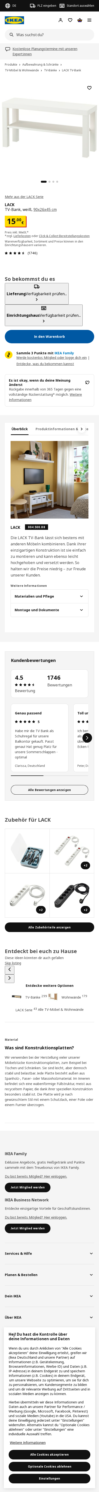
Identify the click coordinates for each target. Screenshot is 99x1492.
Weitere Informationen (28, 1442)
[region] (49, 127)
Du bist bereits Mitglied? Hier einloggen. (36, 1176)
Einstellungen (49, 1478)
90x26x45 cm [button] (44, 209)
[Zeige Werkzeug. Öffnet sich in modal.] (27, 851)
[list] (49, 738)
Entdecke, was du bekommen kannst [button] (45, 364)
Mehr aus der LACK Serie (24, 196)
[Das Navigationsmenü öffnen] (89, 20)
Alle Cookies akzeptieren (49, 1454)
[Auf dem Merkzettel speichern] (89, 88)
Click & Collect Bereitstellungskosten (64, 236)
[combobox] (48, 34)
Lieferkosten (22, 236)
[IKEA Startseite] (14, 20)
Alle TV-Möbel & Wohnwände (61, 1009)
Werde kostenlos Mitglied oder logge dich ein (51, 357)
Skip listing (13, 963)
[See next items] (82, 429)
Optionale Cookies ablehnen (49, 1466)
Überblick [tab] (20, 429)
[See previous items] (9, 970)
